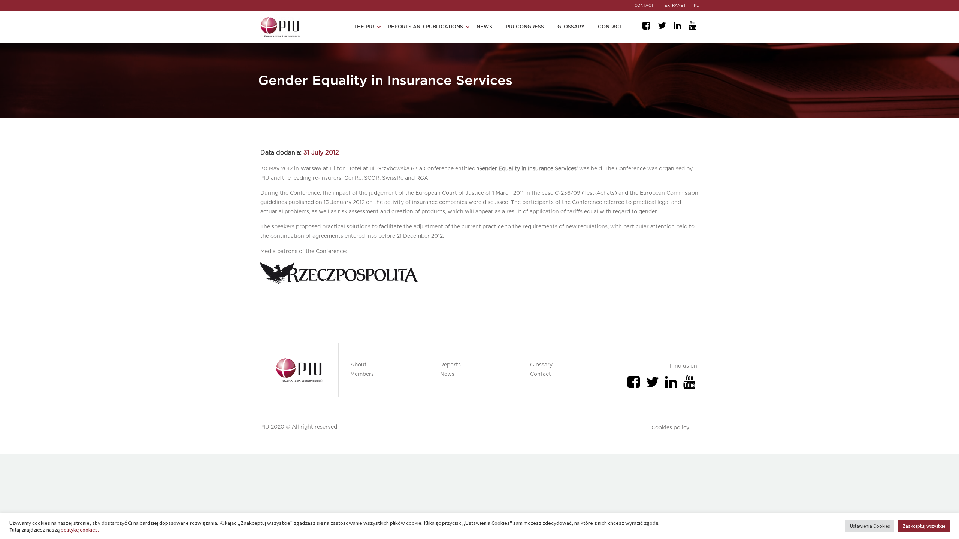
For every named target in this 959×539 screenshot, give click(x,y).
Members (362, 374)
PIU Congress (525, 27)
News (484, 27)
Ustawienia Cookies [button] (870, 526)
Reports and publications (425, 27)
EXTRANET (675, 5)
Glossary (570, 27)
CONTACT (644, 5)
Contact (610, 27)
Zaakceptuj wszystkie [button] (923, 526)
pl (696, 5)
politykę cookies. (80, 529)
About (358, 365)
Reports (450, 365)
